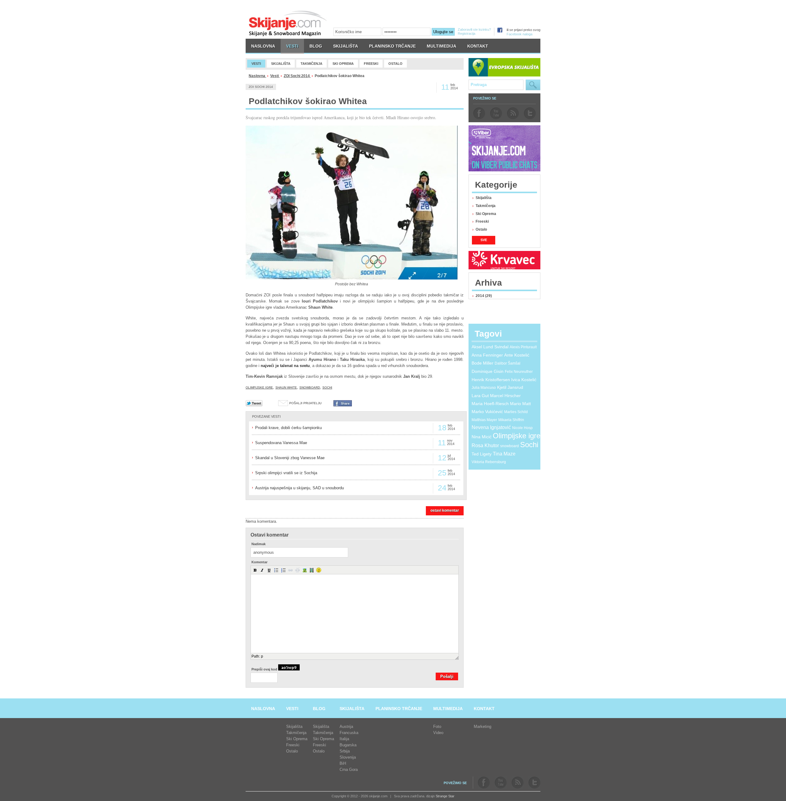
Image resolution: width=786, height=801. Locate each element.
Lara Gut (480, 395)
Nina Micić (482, 436)
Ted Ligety (482, 453)
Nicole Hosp (522, 428)
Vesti (275, 76)
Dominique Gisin (488, 371)
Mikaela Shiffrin (511, 420)
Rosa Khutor (485, 445)
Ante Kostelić (516, 355)
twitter (530, 113)
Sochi (327, 387)
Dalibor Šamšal (507, 363)
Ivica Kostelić (523, 379)
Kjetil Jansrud (510, 387)
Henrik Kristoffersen (491, 379)
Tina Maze (504, 453)
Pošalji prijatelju (305, 403)
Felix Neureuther (519, 371)
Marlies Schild (516, 412)
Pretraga (533, 85)
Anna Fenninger (487, 355)
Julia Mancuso (484, 387)
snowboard (309, 387)
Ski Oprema (486, 214)
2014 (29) (484, 296)
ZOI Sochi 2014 (297, 76)
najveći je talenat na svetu (284, 365)
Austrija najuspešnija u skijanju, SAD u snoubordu (299, 488)
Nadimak (258, 544)
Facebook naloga (519, 34)
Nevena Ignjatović (491, 427)
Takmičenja (486, 206)
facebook (479, 113)
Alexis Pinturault (523, 347)
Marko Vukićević (487, 411)
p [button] (262, 656)
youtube (496, 113)
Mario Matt (520, 403)
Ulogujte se (443, 31)
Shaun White (286, 387)
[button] (255, 570)
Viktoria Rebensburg (489, 462)
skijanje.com (288, 23)
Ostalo (481, 229)
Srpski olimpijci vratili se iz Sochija (286, 473)
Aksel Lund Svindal (490, 346)
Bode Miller (482, 363)
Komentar (259, 562)
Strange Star (445, 796)
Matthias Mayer (484, 420)
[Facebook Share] (342, 405)
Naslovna (257, 76)
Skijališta (484, 198)
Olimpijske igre (259, 387)
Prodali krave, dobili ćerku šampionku (288, 427)
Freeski (482, 221)
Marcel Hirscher (505, 395)
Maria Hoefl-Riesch (490, 403)
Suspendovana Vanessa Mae (281, 442)
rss (513, 113)
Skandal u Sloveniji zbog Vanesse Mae (290, 457)
